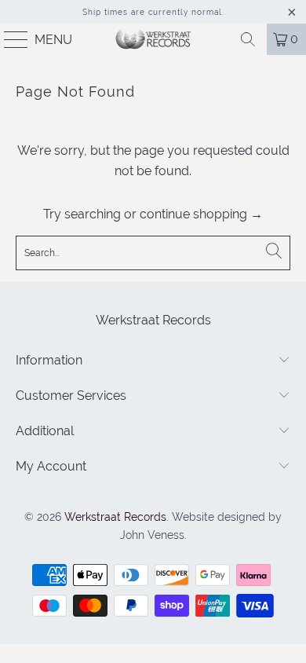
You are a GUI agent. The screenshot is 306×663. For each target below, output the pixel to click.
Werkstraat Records (115, 517)
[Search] (248, 39)
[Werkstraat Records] (153, 39)
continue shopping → (201, 214)
